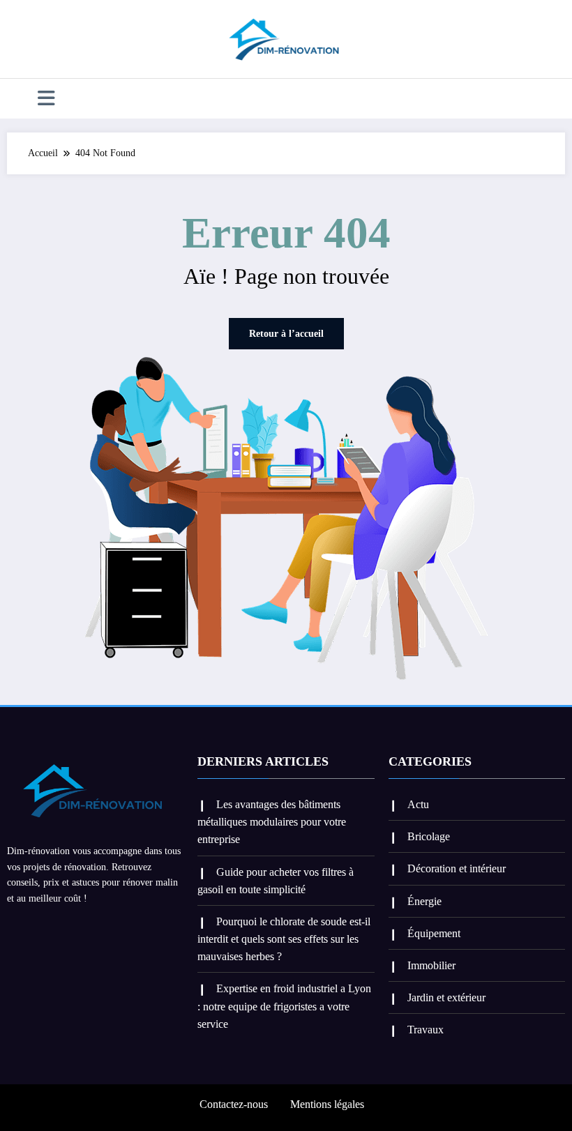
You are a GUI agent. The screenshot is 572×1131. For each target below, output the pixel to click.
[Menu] (46, 98)
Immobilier (431, 965)
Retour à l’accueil (286, 333)
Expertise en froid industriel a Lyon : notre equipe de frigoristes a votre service (284, 1005)
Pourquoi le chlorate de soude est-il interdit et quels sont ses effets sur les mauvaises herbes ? (283, 939)
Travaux (425, 1029)
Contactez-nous (234, 1104)
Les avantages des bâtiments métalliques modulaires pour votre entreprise (271, 821)
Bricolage (428, 836)
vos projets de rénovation (56, 867)
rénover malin (150, 882)
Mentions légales (327, 1104)
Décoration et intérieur (456, 868)
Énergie (424, 901)
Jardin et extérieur (446, 997)
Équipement (433, 933)
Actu (418, 804)
